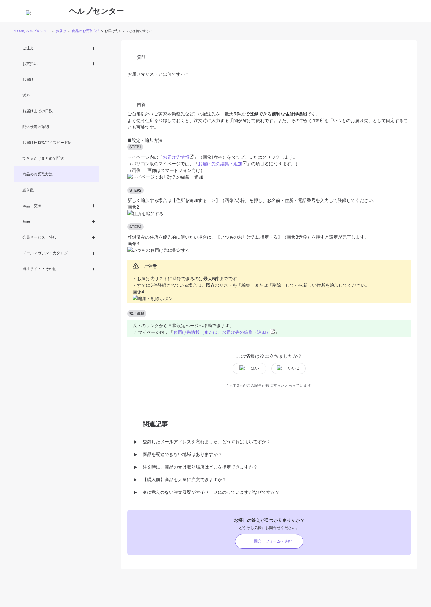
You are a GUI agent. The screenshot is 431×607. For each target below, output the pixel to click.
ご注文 (28, 47)
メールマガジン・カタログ (45, 252)
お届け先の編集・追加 (220, 163)
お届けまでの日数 (37, 111)
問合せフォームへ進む (273, 541)
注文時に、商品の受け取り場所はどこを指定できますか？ (200, 466)
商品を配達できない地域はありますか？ (182, 454)
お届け (61, 31)
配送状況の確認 (35, 126)
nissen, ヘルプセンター (32, 31)
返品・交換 (31, 205)
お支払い (30, 63)
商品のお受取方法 (86, 31)
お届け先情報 (176, 157)
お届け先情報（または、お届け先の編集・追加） (221, 332)
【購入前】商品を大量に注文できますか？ (185, 479)
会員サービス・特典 (39, 237)
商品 (26, 221)
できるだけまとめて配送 (43, 158)
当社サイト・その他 (39, 268)
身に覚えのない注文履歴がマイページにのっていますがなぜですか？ (211, 492)
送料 (26, 95)
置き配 (28, 189)
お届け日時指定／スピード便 (47, 142)
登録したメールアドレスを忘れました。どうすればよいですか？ (207, 441)
